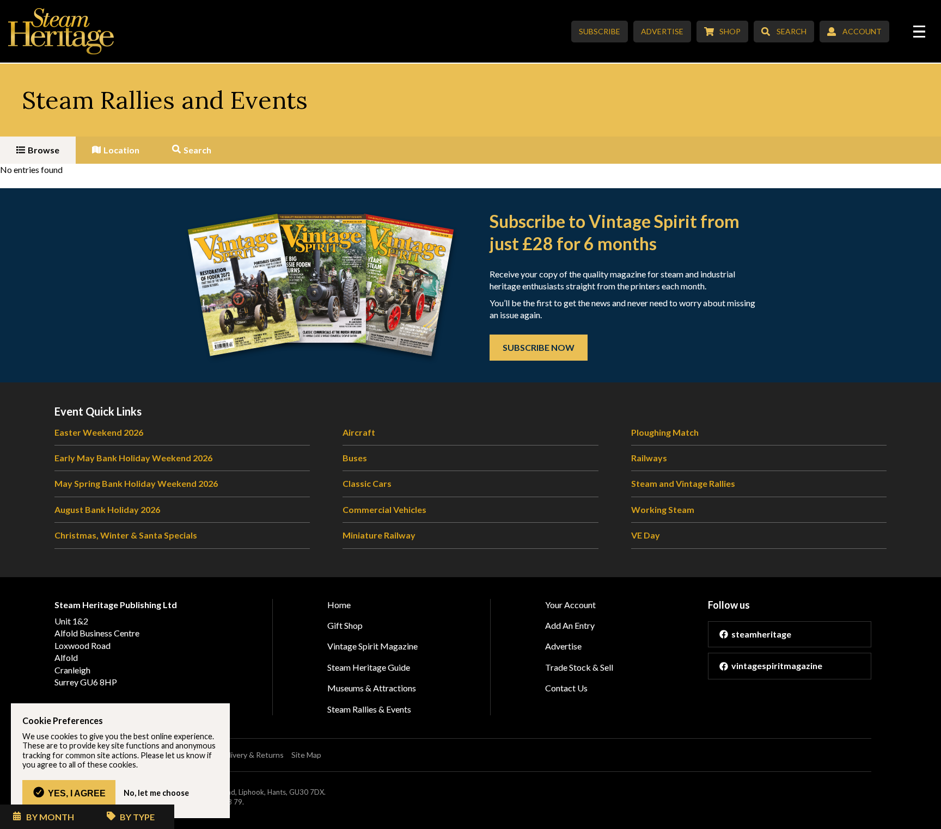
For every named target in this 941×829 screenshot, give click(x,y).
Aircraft (359, 432)
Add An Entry (570, 625)
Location (121, 150)
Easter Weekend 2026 (98, 432)
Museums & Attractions (371, 688)
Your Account (570, 604)
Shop (730, 31)
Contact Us (566, 688)
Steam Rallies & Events (369, 709)
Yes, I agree (77, 793)
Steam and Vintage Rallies (683, 483)
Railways (649, 458)
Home (339, 604)
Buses (355, 458)
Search (791, 31)
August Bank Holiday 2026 (107, 509)
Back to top (928, 817)
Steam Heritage (61, 31)
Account (862, 31)
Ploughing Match (665, 432)
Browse (43, 150)
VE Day (645, 535)
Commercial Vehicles (384, 509)
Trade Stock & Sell (579, 667)
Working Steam (662, 509)
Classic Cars (367, 483)
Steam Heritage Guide (368, 667)
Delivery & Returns (251, 754)
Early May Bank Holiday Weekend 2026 (133, 458)
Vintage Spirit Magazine (372, 646)
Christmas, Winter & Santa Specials (125, 535)
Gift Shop (345, 625)
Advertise (662, 31)
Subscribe (599, 31)
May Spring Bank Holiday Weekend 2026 (136, 483)
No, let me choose (156, 793)
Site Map (306, 754)
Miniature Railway (379, 535)
